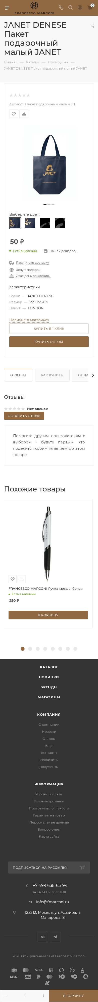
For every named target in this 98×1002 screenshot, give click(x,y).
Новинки (49, 677)
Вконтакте (42, 937)
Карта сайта (49, 836)
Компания (49, 714)
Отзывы (18, 375)
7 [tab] (67, 649)
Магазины (49, 697)
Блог (49, 746)
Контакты (49, 753)
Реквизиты (49, 760)
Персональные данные (49, 822)
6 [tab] (60, 649)
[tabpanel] (49, 563)
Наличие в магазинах (29, 320)
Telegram (55, 937)
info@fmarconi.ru (52, 901)
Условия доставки (49, 801)
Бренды (49, 687)
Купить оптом (49, 342)
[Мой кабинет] (80, 8)
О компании (49, 724)
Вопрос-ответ (49, 829)
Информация (49, 784)
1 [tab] (22, 649)
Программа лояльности (49, 808)
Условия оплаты (49, 794)
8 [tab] (75, 649)
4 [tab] (45, 649)
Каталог (49, 667)
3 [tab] (37, 649)
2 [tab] (30, 649)
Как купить (52, 375)
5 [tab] (52, 649)
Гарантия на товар (49, 815)
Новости (49, 732)
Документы (49, 767)
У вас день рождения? (33, 276)
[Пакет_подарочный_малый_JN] (49, 162)
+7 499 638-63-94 (50, 886)
